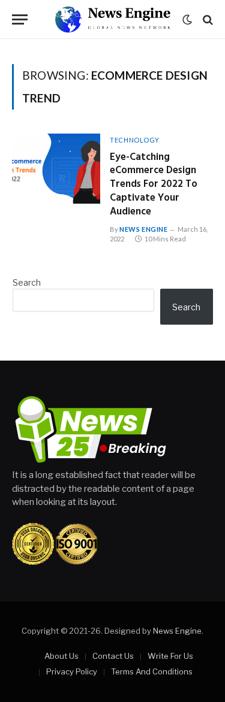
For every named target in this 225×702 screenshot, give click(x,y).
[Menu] (20, 19)
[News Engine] (112, 19)
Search (27, 282)
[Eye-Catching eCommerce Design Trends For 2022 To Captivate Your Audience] (56, 169)
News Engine (177, 631)
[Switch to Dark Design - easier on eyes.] (187, 19)
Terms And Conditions (152, 671)
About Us (61, 656)
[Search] (206, 19)
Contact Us (113, 656)
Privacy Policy (71, 671)
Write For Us (170, 656)
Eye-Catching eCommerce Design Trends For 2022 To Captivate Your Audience (153, 184)
